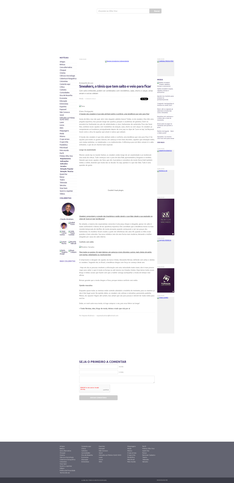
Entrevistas (64, 104)
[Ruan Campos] (72, 248)
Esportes (63, 107)
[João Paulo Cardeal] (72, 229)
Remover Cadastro (148, 455)
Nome (121, 366)
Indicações (64, 161)
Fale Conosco (65, 112)
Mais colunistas (67, 261)
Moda (62, 134)
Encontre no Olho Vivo (107, 11)
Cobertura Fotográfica (68, 79)
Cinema (62, 73)
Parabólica (64, 145)
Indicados (64, 164)
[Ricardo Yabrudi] (72, 240)
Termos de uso (65, 472)
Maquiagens (64, 131)
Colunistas (64, 81)
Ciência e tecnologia (67, 76)
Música (62, 136)
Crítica (62, 87)
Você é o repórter (66, 191)
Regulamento (65, 158)
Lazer (62, 122)
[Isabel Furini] (72, 221)
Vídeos (62, 194)
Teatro (62, 180)
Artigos (62, 62)
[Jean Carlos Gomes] (64, 234)
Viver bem (63, 188)
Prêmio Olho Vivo (66, 156)
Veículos (63, 185)
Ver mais (160, 142)
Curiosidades (65, 93)
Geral (62, 115)
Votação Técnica (66, 171)
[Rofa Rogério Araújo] (64, 253)
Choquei (63, 70)
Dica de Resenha (66, 95)
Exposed (63, 109)
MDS (61, 128)
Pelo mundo (64, 150)
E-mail (121, 372)
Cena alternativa (66, 67)
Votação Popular (66, 169)
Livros (62, 125)
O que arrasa (64, 139)
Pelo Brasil (64, 148)
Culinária (63, 90)
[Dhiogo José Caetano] (64, 226)
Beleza (62, 64)
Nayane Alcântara (88, 315)
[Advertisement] (117, 36)
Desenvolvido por (162, 480)
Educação (63, 101)
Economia (63, 98)
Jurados (63, 166)
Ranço (62, 177)
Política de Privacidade (67, 470)
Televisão (63, 183)
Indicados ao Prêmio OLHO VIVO (67, 119)
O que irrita (64, 142)
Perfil (62, 153)
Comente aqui (65, 84)
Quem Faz (63, 174)
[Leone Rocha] (64, 245)
